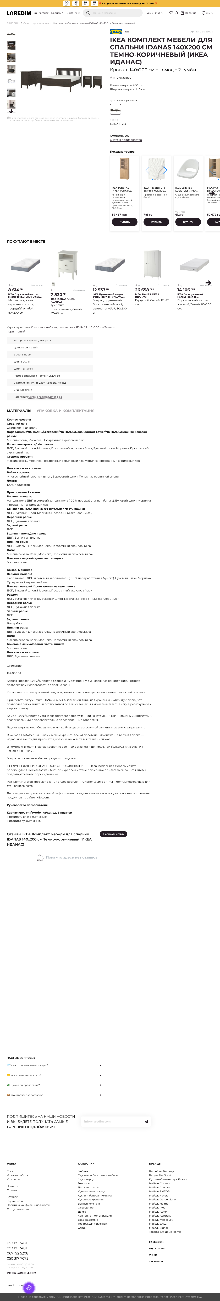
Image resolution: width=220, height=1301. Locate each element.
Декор (82, 1211)
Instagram (156, 1248)
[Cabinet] (176, 13)
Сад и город (86, 1179)
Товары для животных (92, 1223)
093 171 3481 (153, 12)
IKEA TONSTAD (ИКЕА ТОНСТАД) (122, 189)
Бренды (56, 12)
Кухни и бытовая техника (95, 1195)
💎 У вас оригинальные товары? (27, 1065)
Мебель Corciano (160, 1187)
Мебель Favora (158, 1195)
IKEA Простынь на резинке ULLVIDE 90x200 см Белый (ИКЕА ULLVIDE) (155, 189)
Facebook (156, 1242)
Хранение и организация (95, 1215)
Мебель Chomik (159, 1183)
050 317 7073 (17, 1258)
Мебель (83, 1171)
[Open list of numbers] (162, 13)
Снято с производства (36, 23)
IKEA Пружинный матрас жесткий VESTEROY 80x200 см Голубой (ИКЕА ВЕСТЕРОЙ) (25, 295)
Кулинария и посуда (91, 1191)
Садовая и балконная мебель (98, 1175)
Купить (124, 221)
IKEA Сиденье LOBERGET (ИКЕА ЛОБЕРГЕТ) (185, 189)
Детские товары (88, 1187)
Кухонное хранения (91, 1199)
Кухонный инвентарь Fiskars (168, 1179)
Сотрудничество (18, 1209)
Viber (153, 1255)
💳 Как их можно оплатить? (24, 1075)
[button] (165, 170)
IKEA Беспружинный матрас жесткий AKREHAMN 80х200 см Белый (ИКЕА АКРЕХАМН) (193, 295)
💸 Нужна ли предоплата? (23, 1085)
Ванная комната (89, 1203)
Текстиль (84, 1183)
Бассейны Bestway (161, 1171)
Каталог (43, 12)
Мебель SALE (158, 1223)
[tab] (66, 410)
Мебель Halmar (159, 1203)
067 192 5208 (17, 1253)
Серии (82, 1227)
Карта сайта (15, 1201)
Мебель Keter (158, 1211)
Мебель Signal (158, 1227)
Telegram (156, 1261)
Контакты (13, 1179)
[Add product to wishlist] (40, 252)
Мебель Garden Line (162, 1199)
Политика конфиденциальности (28, 1205)
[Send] (146, 1122)
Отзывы (12, 1190)
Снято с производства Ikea (45, 396)
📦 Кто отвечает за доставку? (25, 1095)
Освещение (86, 1207)
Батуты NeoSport (160, 1175)
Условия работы (18, 1175)
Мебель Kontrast (160, 1215)
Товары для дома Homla (165, 1231)
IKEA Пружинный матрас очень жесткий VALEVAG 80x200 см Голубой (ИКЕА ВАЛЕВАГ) (109, 295)
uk (207, 12)
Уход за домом (88, 1219)
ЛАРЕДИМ (13, 23)
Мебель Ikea (157, 1207)
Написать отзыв (113, 834)
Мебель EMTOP (159, 1191)
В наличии (73, 12)
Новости (12, 1186)
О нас (10, 1171)
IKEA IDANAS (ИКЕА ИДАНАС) (63, 300)
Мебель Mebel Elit (161, 1219)
